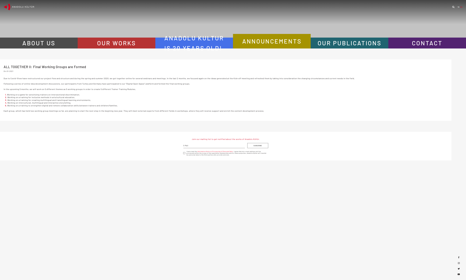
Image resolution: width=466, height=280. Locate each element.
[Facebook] (459, 257)
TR (458, 7)
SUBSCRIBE (258, 145)
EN (461, 7)
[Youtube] (459, 274)
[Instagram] (459, 263)
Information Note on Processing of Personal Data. (215, 151)
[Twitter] (459, 269)
